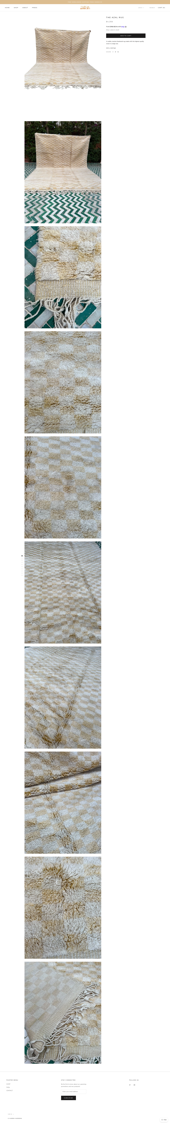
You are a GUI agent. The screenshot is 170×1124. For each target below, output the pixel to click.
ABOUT (25, 7)
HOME (7, 7)
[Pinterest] (118, 51)
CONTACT (9, 1090)
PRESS (34, 7)
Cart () (161, 7)
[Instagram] (134, 1085)
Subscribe (68, 1098)
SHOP (16, 7)
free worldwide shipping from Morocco (85, 2)
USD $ (140, 7)
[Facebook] (113, 51)
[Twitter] (115, 51)
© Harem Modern (15, 1118)
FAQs (8, 1087)
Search (152, 7)
